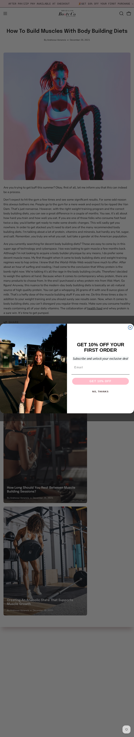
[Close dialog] (130, 327)
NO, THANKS (100, 391)
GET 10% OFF (100, 381)
